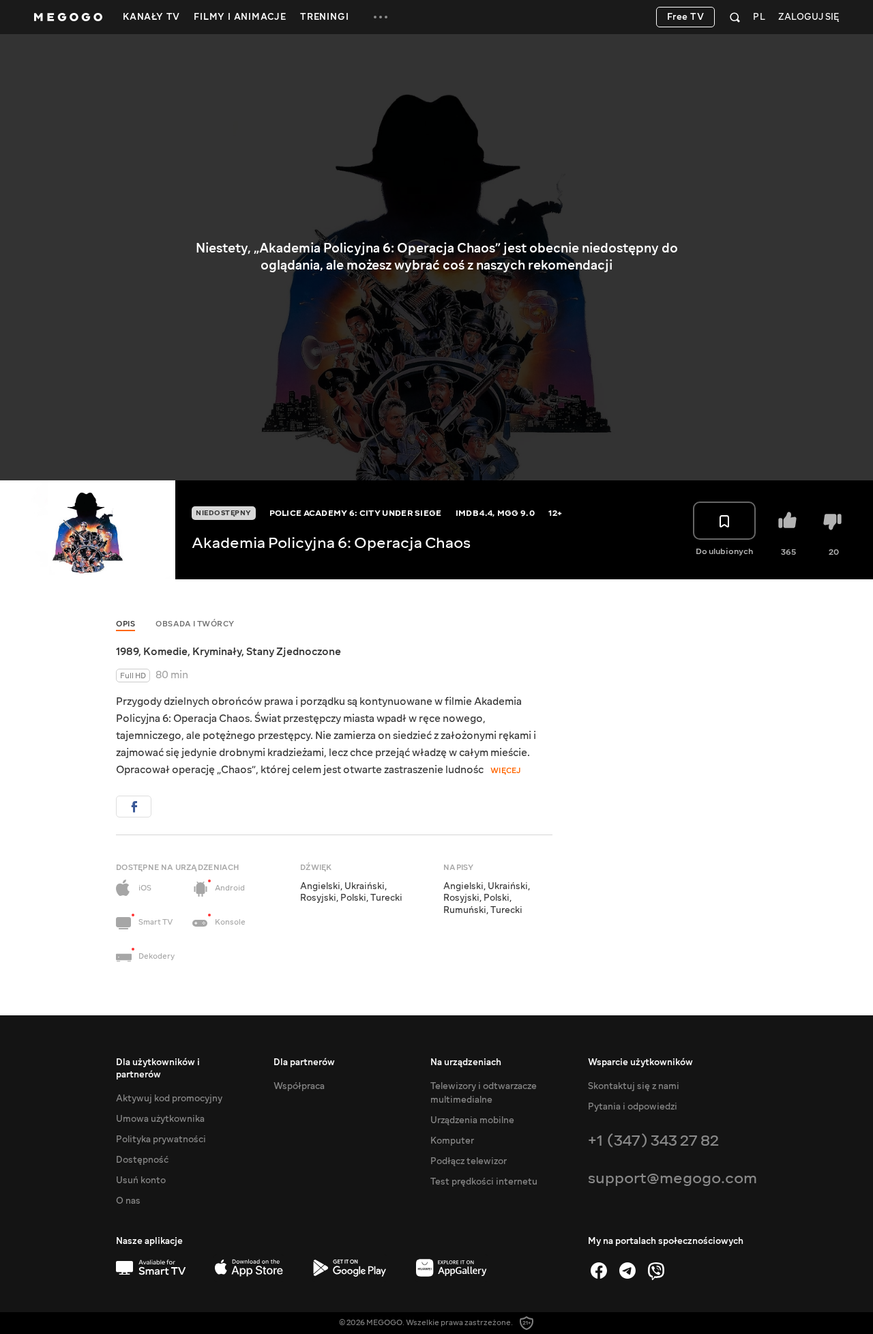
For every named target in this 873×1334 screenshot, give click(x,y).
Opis (125, 624)
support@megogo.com (672, 1178)
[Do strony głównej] (68, 17)
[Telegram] (627, 1270)
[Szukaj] (735, 17)
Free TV (686, 17)
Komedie (165, 651)
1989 (127, 651)
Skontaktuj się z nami (633, 1086)
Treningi (324, 17)
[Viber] (656, 1270)
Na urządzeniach (465, 1062)
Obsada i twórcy (195, 624)
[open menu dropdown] (380, 17)
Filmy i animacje (240, 17)
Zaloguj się (808, 17)
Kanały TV (151, 17)
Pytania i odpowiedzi (632, 1107)
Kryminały (216, 651)
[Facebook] (599, 1270)
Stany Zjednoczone (293, 651)
